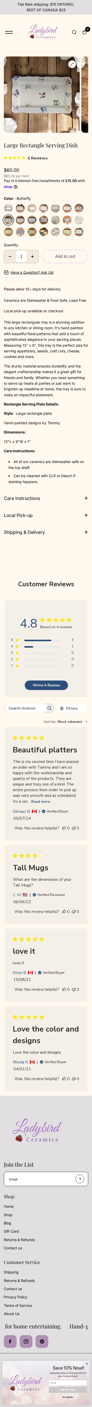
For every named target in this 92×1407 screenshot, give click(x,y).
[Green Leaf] (8, 232)
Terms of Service (18, 1305)
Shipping (11, 1272)
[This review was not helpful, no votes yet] (73, 828)
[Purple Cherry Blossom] (43, 220)
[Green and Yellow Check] (67, 232)
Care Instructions (22, 498)
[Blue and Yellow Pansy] (32, 232)
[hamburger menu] (9, 32)
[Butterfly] (8, 220)
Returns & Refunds (19, 1240)
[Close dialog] (87, 1364)
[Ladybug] (43, 208)
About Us (11, 1313)
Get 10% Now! (68, 1389)
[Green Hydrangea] (67, 220)
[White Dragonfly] (67, 208)
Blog (7, 1223)
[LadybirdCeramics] (42, 32)
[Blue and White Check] (55, 232)
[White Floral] (20, 208)
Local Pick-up (18, 515)
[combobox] (65, 721)
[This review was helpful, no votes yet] (64, 828)
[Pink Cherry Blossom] (20, 220)
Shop (8, 1215)
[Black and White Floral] (8, 208)
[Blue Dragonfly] (79, 220)
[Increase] (32, 256)
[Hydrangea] (55, 220)
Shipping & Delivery (24, 532)
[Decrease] (10, 256)
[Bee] (55, 208)
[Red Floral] (32, 208)
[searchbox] (25, 708)
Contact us (13, 1248)
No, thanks (68, 1397)
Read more (40, 801)
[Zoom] (72, 64)
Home (9, 1206)
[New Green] (79, 232)
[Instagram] (26, 1341)
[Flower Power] (79, 208)
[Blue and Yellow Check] (43, 232)
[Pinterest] (42, 1341)
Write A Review (46, 685)
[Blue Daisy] (20, 232)
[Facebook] (10, 1341)
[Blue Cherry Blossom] (32, 220)
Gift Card (11, 1231)
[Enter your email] (79, 1179)
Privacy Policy (15, 1297)
